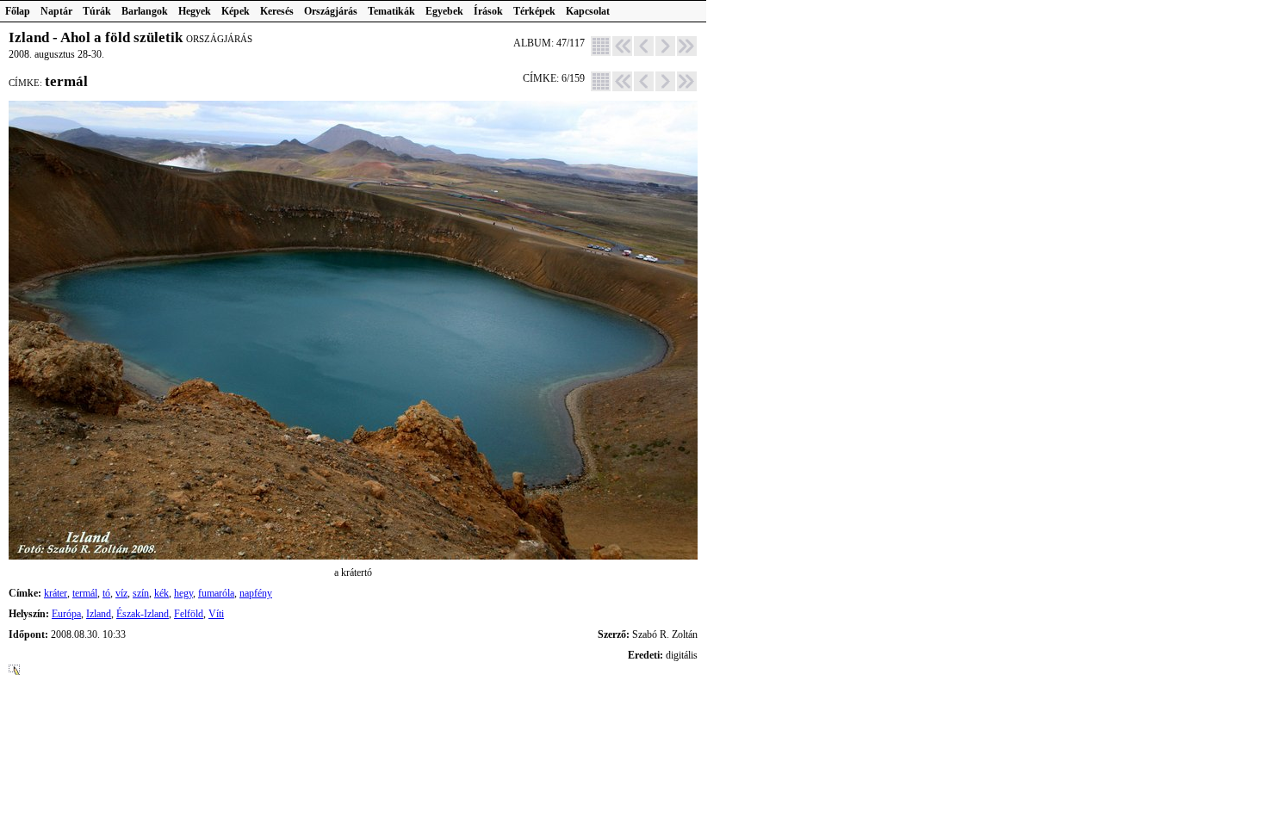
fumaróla (216, 593)
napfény (255, 593)
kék (161, 593)
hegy (183, 593)
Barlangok (144, 11)
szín (141, 593)
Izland (98, 614)
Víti (216, 614)
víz (121, 593)
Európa (66, 614)
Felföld (188, 614)
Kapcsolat (588, 11)
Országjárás (330, 11)
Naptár (56, 11)
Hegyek (194, 11)
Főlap (17, 11)
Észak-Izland (142, 614)
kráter (55, 593)
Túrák (97, 11)
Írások (488, 11)
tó (106, 593)
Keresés (277, 11)
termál (84, 593)
